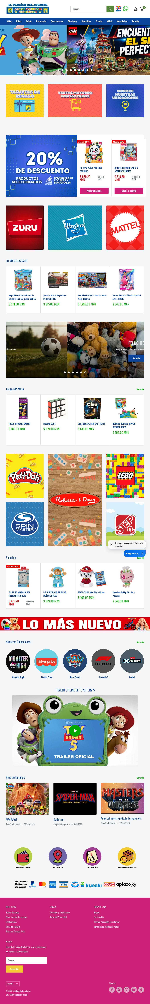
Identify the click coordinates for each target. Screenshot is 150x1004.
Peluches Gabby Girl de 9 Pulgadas (123, 594)
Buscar (97, 912)
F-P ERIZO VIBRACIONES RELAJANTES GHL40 (19, 594)
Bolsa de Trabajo (13, 926)
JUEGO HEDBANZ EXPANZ (19, 423)
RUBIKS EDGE (49, 423)
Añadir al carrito (94, 190)
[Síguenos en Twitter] (119, 990)
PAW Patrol (11, 819)
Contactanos (11, 922)
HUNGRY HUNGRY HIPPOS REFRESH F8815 (123, 425)
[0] (142, 9)
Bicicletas (72, 21)
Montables (86, 21)
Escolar (99, 21)
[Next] (146, 167)
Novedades (122, 21)
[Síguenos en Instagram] (126, 990)
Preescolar (41, 21)
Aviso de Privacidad (58, 917)
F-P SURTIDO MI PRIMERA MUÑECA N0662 (54, 594)
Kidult (109, 21)
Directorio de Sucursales (16, 917)
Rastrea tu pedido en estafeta (106, 922)
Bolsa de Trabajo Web (15, 931)
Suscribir (14, 969)
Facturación (99, 917)
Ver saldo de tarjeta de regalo (106, 926)
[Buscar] (110, 9)
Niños (19, 21)
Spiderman (58, 819)
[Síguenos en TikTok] (141, 990)
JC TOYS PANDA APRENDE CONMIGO (91, 169)
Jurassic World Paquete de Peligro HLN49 (54, 297)
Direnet (25, 994)
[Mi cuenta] (135, 9)
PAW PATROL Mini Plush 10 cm (91, 592)
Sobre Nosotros (12, 912)
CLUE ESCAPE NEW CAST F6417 (91, 423)
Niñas (9, 21)
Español (10, 983)
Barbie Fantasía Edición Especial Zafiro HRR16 (126, 297)
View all (141, 558)
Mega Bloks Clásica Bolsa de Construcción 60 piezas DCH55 (22, 297)
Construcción (57, 21)
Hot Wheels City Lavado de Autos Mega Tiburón (92, 297)
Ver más (135, 21)
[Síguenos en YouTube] (134, 990)
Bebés (29, 21)
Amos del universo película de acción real (121, 818)
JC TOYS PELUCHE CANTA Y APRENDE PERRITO (126, 169)
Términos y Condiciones (60, 912)
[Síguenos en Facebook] (112, 990)
